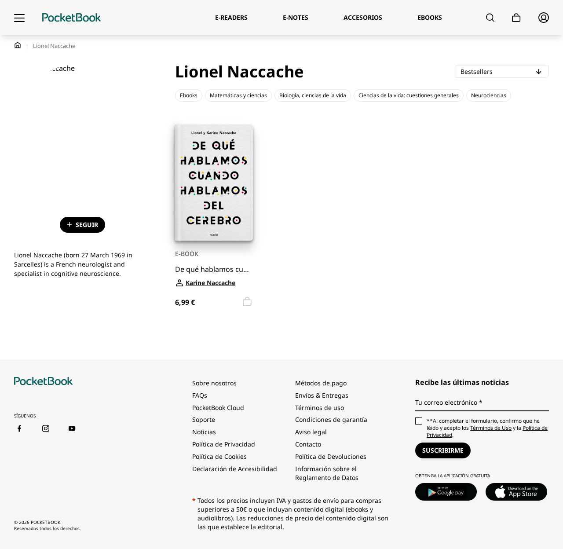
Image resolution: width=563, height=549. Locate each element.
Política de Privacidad (223, 444)
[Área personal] (543, 17)
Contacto (308, 444)
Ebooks (188, 95)
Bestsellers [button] (505, 71)
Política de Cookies (219, 456)
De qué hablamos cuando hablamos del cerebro (214, 269)
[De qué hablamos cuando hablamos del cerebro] (214, 182)
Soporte (203, 419)
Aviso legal (311, 432)
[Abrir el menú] (19, 17)
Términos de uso (319, 407)
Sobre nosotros (214, 383)
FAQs (199, 395)
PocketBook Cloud (218, 407)
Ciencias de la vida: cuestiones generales (408, 95)
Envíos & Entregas (321, 395)
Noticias (204, 432)
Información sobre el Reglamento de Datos (326, 473)
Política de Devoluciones (330, 456)
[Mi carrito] (516, 17)
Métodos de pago (321, 383)
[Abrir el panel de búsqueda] (490, 17)
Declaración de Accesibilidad (234, 469)
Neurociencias (488, 95)
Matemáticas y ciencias (238, 95)
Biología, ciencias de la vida (312, 95)
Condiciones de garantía (331, 419)
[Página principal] (71, 17)
